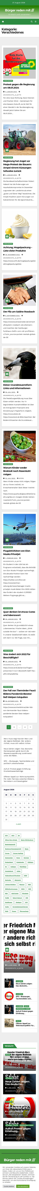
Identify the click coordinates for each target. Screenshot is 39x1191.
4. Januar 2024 (11, 91)
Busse (26, 849)
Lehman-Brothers (10, 884)
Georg (21, 478)
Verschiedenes (8, 80)
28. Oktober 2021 (12, 701)
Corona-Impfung (18, 853)
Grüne (18, 871)
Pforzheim (25, 893)
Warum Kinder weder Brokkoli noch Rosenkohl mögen (16, 471)
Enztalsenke (20, 862)
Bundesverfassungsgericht (13, 849)
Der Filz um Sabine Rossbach (19, 311)
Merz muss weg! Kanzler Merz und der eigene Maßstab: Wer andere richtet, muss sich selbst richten (18, 741)
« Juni (18, 824)
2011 (6, 835)
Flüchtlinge (23, 866)
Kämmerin (18, 880)
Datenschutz (9, 858)
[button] (31, 22)
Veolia (7, 907)
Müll (29, 884)
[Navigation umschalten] (35, 21)
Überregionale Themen (23, 1008)
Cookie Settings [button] (9, 1186)
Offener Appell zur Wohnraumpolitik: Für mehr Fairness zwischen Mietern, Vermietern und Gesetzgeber (19, 779)
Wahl (6, 911)
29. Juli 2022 (10, 392)
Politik (7, 898)
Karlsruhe (8, 880)
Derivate (26, 858)
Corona (7, 853)
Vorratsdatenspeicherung (20, 907)
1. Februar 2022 (11, 558)
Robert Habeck (17, 898)
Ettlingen (30, 862)
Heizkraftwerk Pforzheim (12, 875)
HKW (25, 875)
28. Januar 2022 (11, 619)
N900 (23, 889)
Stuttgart (18, 902)
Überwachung (24, 911)
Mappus (21, 884)
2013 (12, 835)
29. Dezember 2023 (12, 254)
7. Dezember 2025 (14, 1135)
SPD (27, 898)
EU (6, 866)
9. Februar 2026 (13, 1111)
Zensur (14, 911)
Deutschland (9, 862)
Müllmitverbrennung (11, 889)
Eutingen (13, 866)
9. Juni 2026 (12, 965)
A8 (19, 835)
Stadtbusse (8, 902)
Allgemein (19, 981)
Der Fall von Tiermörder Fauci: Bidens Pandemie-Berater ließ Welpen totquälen (19, 694)
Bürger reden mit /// (19, 10)
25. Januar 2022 (11, 661)
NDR (29, 889)
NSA (6, 893)
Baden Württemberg (27, 840)
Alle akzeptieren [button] (22, 1186)
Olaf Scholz (14, 893)
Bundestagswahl (10, 844)
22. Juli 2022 (10, 478)
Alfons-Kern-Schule (11, 840)
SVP (26, 902)
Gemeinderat (9, 871)
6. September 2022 (12, 315)
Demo (18, 858)
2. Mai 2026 (11, 1088)
